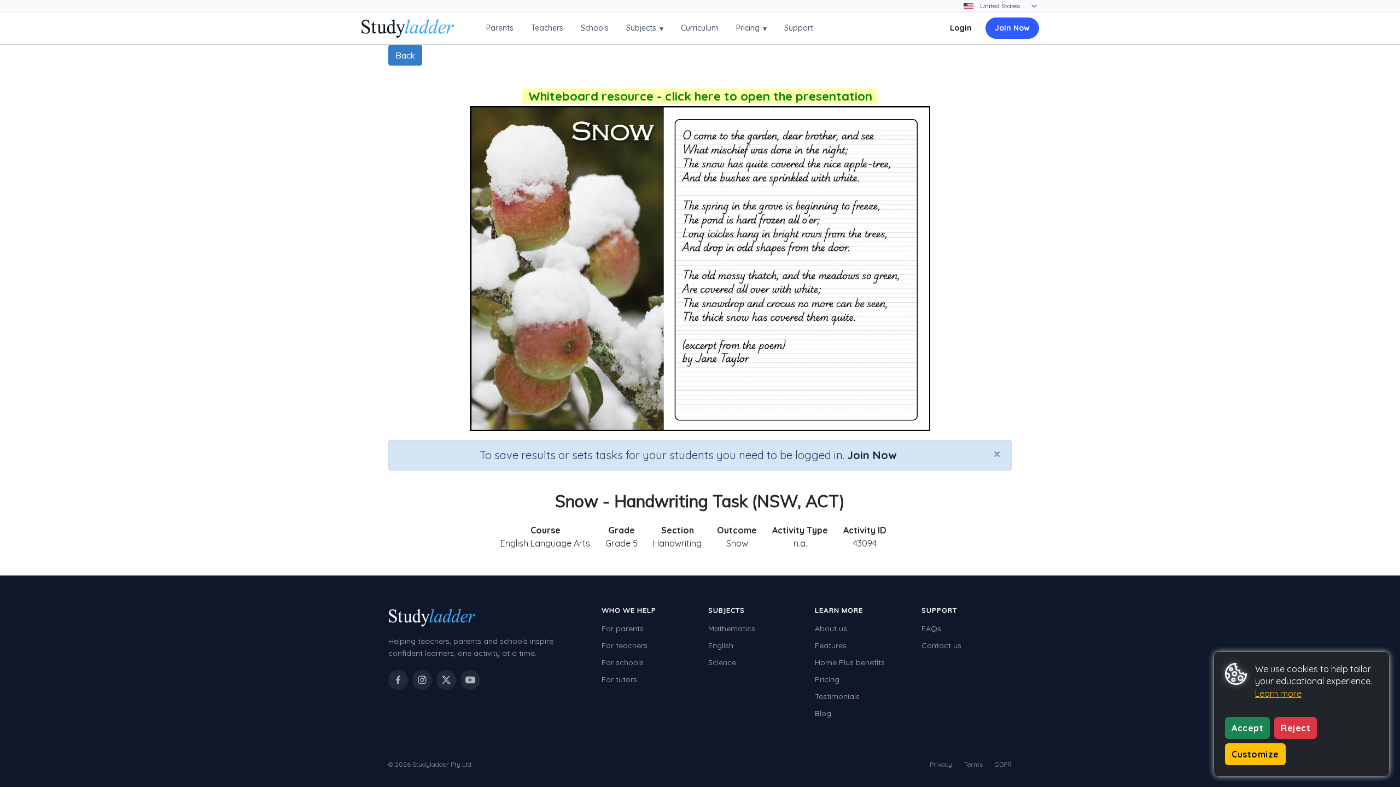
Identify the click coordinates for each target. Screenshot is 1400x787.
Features (831, 645)
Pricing (751, 28)
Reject (1295, 728)
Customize (1255, 754)
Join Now (1012, 28)
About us (831, 628)
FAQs (931, 628)
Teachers (547, 28)
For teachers (625, 645)
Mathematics (731, 628)
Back (405, 55)
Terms (973, 764)
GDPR (1003, 764)
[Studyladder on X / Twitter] (446, 680)
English (720, 645)
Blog (823, 713)
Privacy (941, 764)
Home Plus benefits (850, 662)
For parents (623, 628)
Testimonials (837, 696)
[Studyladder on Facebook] (398, 680)
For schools (623, 662)
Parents (500, 28)
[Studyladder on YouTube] (470, 680)
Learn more (1278, 693)
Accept (1247, 728)
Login (961, 28)
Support (798, 28)
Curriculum (700, 28)
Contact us (941, 645)
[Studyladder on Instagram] (422, 680)
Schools (595, 28)
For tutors (619, 679)
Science (722, 662)
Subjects (644, 28)
